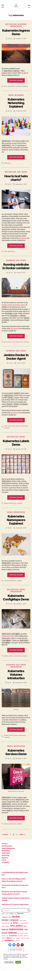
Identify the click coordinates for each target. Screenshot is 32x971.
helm (5, 86)
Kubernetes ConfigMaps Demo (16, 597)
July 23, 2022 (21, 363)
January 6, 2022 (21, 604)
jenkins (18, 426)
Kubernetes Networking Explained (16, 102)
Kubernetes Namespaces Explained (16, 519)
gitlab (15, 923)
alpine (3, 913)
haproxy (7, 926)
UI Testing (5, 862)
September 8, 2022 (21, 184)
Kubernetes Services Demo (16, 752)
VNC (3, 940)
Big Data (5, 858)
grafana (3, 926)
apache (11, 913)
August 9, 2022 (21, 272)
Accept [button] (18, 962)
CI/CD (19, 172)
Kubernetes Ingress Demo (16, 32)
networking (22, 24)
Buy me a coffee (16, 950)
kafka (25, 926)
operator (4, 935)
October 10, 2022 (21, 111)
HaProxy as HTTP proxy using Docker (15, 904)
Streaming (5, 855)
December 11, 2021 (21, 758)
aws (15, 913)
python (3, 938)
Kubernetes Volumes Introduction (16, 674)
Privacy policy (15, 956)
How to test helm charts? (16, 178)
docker (10, 342)
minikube (18, 86)
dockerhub (4, 923)
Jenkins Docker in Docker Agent (13, 305)
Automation (10, 260)
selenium (18, 938)
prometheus (13, 935)
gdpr (9, 923)
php (7, 935)
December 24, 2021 (21, 682)
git (11, 923)
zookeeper (17, 940)
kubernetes (11, 86)
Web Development (8, 848)
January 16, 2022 (21, 528)
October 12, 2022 (21, 38)
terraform (23, 938)
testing (27, 938)
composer (5, 917)
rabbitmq (9, 938)
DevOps (11, 95)
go (19, 923)
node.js (26, 933)
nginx (22, 933)
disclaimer (23, 238)
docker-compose (10, 920)
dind (5, 342)
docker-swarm (22, 920)
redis (13, 938)
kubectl (6, 503)
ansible (6, 913)
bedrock (20, 913)
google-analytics (24, 923)
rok (11, 38)
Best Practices (11, 24)
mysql (19, 933)
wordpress (24, 86)
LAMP (26, 929)
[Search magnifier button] (28, 910)
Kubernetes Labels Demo (16, 442)
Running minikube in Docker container (16, 266)
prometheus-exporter (23, 935)
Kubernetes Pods (8, 636)
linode (4, 933)
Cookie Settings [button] (9, 962)
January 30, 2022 (21, 449)
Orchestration (16, 26)
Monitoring (6, 851)
